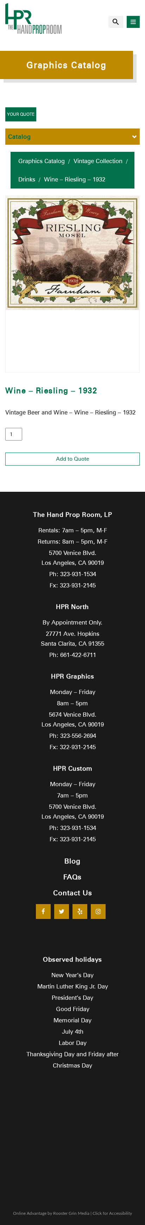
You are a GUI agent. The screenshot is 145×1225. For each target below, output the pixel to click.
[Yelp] (79, 911)
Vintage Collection (98, 161)
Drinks (26, 179)
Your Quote (20, 114)
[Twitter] (61, 911)
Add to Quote (72, 459)
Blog (72, 861)
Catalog (19, 136)
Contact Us (72, 893)
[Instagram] (98, 911)
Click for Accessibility (112, 1213)
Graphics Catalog (41, 161)
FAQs (72, 877)
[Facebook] (43, 911)
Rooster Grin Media (71, 1213)
